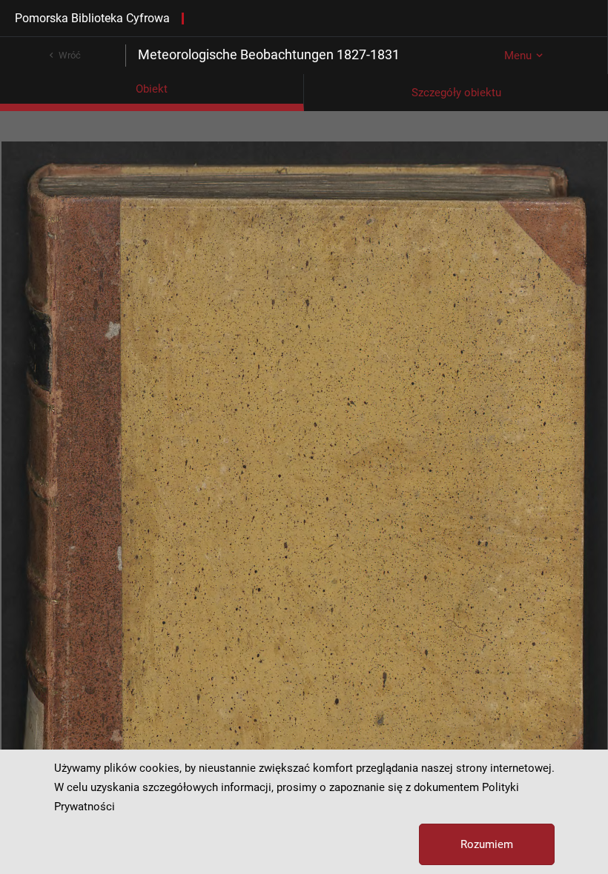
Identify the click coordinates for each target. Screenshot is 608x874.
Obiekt (152, 89)
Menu (518, 55)
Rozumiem (486, 844)
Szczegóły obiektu (456, 92)
